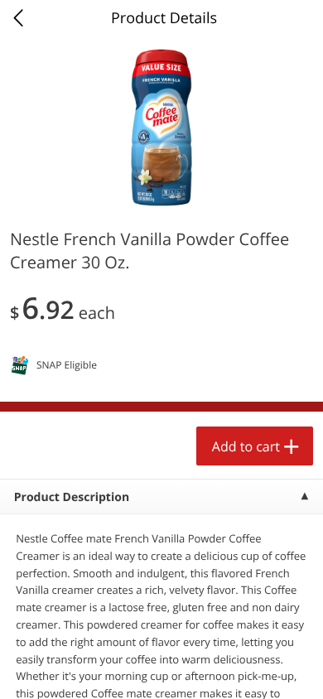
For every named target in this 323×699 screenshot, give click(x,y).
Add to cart (246, 446)
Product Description (71, 497)
